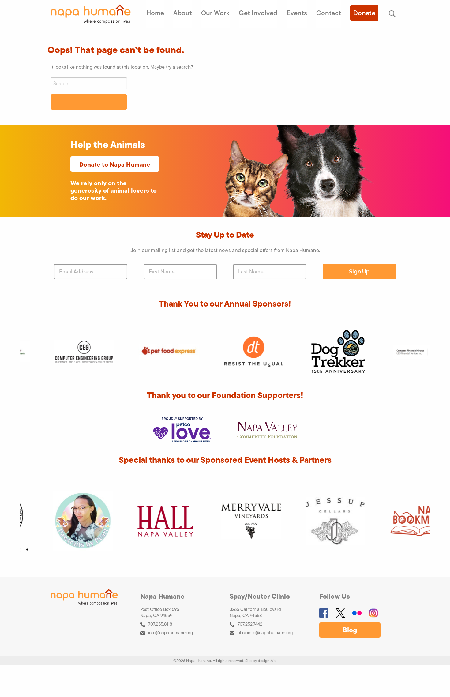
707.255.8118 (160, 624)
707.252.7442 (250, 624)
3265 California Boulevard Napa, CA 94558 (255, 612)
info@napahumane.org (170, 632)
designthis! (267, 661)
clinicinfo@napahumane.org (265, 632)
